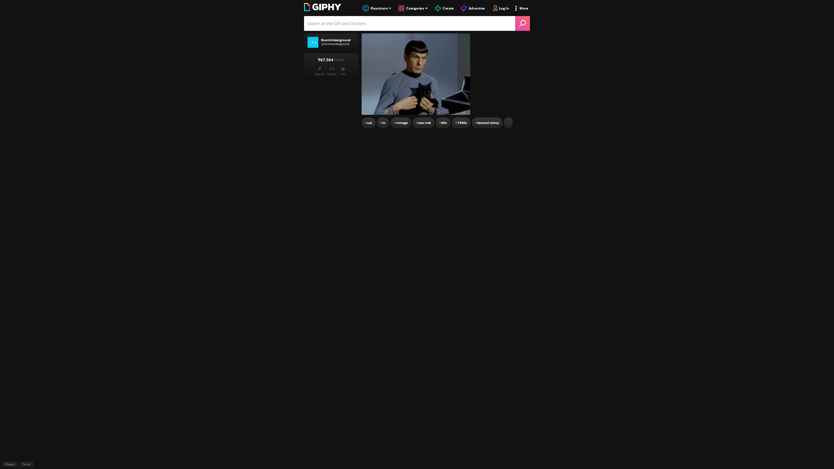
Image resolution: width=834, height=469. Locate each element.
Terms (26, 464)
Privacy (9, 464)
